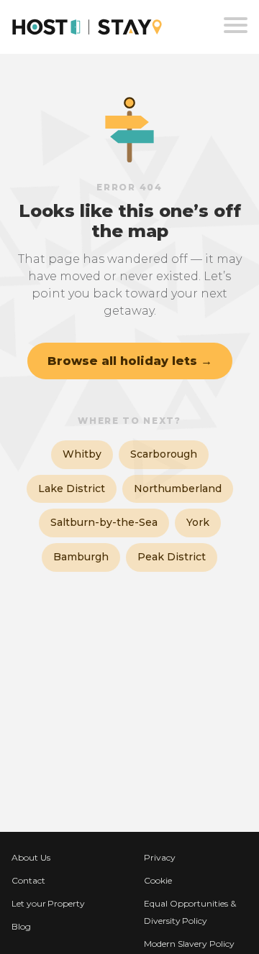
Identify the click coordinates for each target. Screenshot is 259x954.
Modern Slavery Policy (189, 943)
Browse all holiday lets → (129, 361)
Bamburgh (81, 556)
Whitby (82, 454)
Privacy (160, 857)
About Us (31, 857)
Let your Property (48, 903)
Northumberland (178, 488)
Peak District (171, 556)
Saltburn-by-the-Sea (104, 522)
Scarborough (163, 454)
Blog (21, 926)
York (197, 522)
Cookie (158, 880)
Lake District (71, 488)
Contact (28, 880)
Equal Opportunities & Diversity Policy (190, 912)
